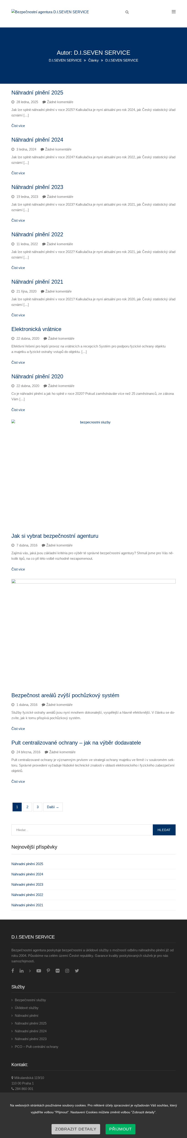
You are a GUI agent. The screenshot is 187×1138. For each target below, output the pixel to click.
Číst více (18, 126)
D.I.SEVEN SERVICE (65, 60)
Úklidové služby (27, 1008)
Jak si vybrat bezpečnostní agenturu (54, 536)
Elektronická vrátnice (36, 329)
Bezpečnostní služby (30, 1000)
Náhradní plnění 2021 (37, 282)
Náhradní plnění (26, 1015)
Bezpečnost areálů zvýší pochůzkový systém (65, 695)
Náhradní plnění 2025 (37, 92)
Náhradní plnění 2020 (37, 376)
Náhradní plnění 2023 (37, 187)
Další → (53, 807)
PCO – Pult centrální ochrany (36, 1047)
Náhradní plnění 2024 (37, 140)
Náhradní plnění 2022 (37, 234)
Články (93, 60)
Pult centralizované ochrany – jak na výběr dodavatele (76, 743)
